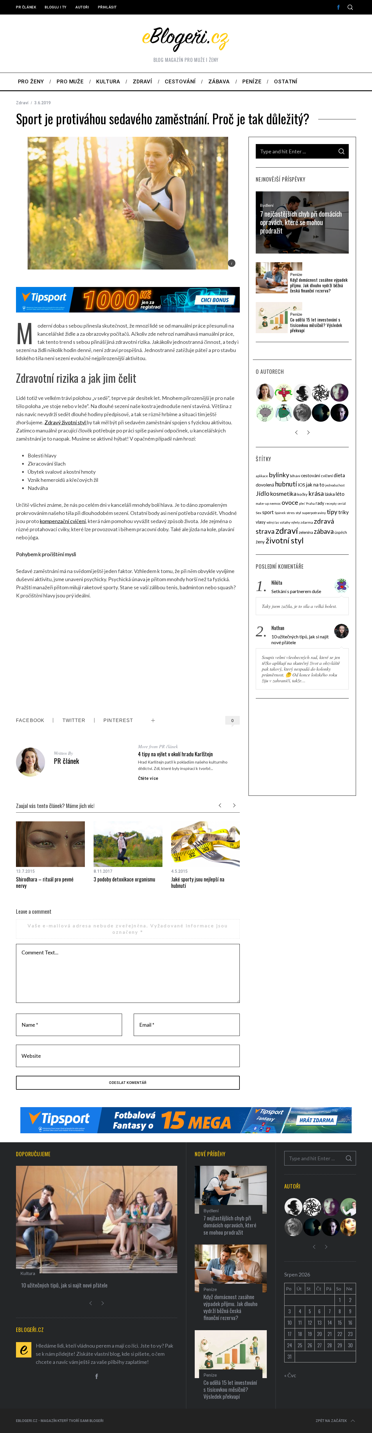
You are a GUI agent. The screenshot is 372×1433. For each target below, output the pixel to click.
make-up (262, 503)
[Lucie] (339, 393)
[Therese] (302, 413)
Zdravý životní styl (65, 422)
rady (320, 503)
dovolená (265, 484)
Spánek (280, 513)
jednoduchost (335, 485)
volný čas (273, 522)
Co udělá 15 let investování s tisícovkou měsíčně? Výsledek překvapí (316, 325)
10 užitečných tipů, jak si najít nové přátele (300, 639)
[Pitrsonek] (265, 413)
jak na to (315, 485)
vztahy (285, 522)
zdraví (287, 530)
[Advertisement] (128, 657)
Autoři (82, 7)
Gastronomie (60, 1273)
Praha (310, 503)
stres (291, 513)
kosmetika (283, 493)
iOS (301, 484)
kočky (302, 494)
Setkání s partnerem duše (296, 591)
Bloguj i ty (56, 7)
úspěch (341, 532)
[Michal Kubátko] (339, 413)
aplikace (262, 476)
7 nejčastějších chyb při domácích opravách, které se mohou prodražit (301, 222)
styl (298, 513)
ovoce (290, 502)
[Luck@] (349, 1227)
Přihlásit (107, 7)
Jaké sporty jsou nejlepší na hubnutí (197, 882)
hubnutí (286, 484)
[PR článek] (265, 393)
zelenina (306, 532)
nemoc (275, 503)
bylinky (279, 475)
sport (268, 512)
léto (340, 494)
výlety (295, 522)
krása (316, 493)
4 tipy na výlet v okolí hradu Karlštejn (175, 754)
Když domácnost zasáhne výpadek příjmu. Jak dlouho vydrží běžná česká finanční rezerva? (319, 285)
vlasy (261, 522)
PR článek (26, 7)
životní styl (285, 540)
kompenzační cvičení (63, 521)
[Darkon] (321, 393)
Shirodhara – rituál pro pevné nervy (45, 882)
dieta (339, 475)
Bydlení (266, 205)
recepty (331, 503)
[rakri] (302, 393)
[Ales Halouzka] (284, 413)
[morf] (284, 393)
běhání (295, 476)
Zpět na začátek (331, 1421)
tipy (332, 511)
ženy (260, 541)
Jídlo (262, 493)
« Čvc (290, 1375)
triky (343, 512)
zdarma (307, 522)
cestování (310, 475)
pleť (302, 503)
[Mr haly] (349, 1207)
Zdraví (22, 102)
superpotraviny (314, 513)
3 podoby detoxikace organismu (124, 879)
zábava (324, 531)
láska (330, 494)
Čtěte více (148, 778)
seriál (341, 503)
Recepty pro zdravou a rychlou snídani (86, 1285)
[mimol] (321, 413)
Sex (258, 513)
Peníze (296, 274)
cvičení (327, 475)
